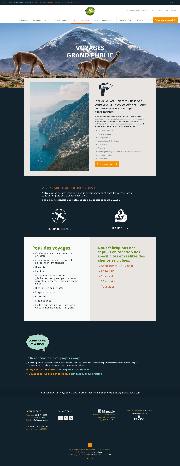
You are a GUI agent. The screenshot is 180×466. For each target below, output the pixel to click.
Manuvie (109, 419)
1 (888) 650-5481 (54, 2)
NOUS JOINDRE (158, 10)
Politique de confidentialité (101, 454)
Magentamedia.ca (95, 452)
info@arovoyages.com (72, 2)
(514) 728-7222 (39, 2)
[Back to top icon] (90, 445)
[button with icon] (60, 418)
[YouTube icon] (173, 2)
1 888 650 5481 (40, 417)
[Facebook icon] (170, 2)
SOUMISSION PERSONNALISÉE (138, 10)
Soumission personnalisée (165, 20)
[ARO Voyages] (90, 11)
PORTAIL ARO (171, 10)
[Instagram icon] (175, 2)
